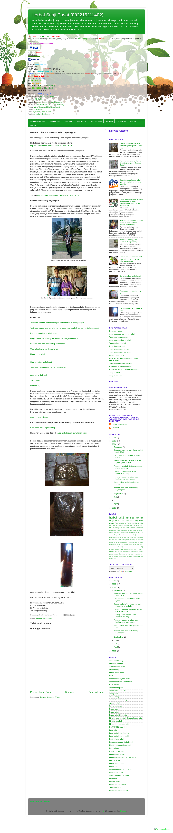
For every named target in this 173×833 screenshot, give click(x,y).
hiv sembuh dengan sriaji (119, 724)
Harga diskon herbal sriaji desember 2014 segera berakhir (54, 338)
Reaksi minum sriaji (117, 346)
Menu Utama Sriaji (37, 121)
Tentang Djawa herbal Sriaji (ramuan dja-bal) (125, 472)
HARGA (33, 125)
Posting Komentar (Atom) (50, 697)
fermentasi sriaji (114, 537)
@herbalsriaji (38, 109)
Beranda (69, 692)
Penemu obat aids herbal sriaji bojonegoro (47, 344)
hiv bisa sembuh (134, 518)
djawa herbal (138, 535)
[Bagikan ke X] (68, 615)
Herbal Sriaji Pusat (46, 96)
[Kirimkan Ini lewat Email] (64, 615)
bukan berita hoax (116, 673)
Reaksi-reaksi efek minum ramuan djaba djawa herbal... (127, 462)
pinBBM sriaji (113, 551)
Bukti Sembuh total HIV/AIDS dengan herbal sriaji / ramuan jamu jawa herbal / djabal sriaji (131, 202)
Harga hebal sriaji (37, 354)
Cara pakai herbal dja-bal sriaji (42, 428)
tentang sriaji (118, 556)
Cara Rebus (81, 121)
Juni (116, 500)
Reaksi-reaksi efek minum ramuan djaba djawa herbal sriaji (131, 146)
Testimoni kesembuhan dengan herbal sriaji (48, 367)
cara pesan (113, 694)
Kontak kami (137, 525)
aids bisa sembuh (125, 527)
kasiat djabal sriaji (130, 544)
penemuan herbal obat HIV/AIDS (132, 549)
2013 (114, 508)
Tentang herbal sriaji (117, 343)
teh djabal (113, 778)
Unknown (115, 428)
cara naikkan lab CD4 (136, 532)
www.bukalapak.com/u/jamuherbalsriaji (50, 105)
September (118, 494)
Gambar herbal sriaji (38, 375)
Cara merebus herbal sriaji (41, 362)
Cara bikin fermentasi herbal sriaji (44, 349)
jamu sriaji (121, 542)
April (116, 504)
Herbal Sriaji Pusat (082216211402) (67, 14)
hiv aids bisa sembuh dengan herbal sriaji (122, 539)
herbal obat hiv (124, 537)
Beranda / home (115, 331)
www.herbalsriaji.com (42, 114)
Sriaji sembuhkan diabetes (119, 352)
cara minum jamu (122, 532)
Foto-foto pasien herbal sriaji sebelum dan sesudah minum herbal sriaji (131, 222)
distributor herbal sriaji (126, 535)
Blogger (123, 811)
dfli (102, 811)
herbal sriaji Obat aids (136, 537)
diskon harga (113, 535)
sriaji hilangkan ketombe (132, 554)
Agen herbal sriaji (120, 523)
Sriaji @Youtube (115, 375)
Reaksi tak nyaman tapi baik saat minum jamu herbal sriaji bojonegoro (131, 259)
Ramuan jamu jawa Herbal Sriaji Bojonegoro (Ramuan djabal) (130, 163)
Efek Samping (96, 121)
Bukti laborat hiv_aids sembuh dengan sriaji (128, 241)
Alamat (133, 121)
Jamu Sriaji (35, 381)
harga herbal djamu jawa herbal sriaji (71, 433)
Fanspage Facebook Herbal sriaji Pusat (125, 369)
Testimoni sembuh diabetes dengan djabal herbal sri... (128, 467)
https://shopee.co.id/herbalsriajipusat (47, 107)
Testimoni (68, 121)
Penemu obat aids (116, 355)
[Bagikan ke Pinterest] (73, 615)
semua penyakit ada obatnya (120, 769)
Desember (118, 447)
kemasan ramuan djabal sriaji (121, 742)
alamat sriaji (134, 527)
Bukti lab (109, 121)
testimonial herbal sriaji (118, 790)
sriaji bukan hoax (117, 520)
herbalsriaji (51, 86)
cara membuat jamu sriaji (124, 530)
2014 (114, 444)
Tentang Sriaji (54, 121)
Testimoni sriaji (132, 521)
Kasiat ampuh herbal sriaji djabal (43, 333)
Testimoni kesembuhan (118, 337)
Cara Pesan (121, 121)
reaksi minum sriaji (124, 551)
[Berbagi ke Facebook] (71, 615)
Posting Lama (96, 692)
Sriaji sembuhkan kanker (119, 349)
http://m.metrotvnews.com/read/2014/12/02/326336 (51, 146)
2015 (114, 441)
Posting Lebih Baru (40, 692)
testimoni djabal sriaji (129, 556)
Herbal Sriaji (40, 99)
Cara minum (113, 525)
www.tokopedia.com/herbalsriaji (50, 102)
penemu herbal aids (44, 618)
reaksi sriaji (134, 551)
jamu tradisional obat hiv (131, 542)
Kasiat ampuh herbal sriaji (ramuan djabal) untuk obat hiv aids (130, 182)
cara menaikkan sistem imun (120, 682)
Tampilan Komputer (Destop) (120, 363)
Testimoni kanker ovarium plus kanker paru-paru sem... (126, 478)
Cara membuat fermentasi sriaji (121, 334)
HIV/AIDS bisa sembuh (125, 525)
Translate (128, 572)
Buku (141, 523)
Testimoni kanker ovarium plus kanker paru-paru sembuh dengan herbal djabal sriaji (64, 328)
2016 (114, 438)
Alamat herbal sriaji (133, 523)
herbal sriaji (116, 517)
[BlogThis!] (66, 615)
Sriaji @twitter (114, 372)
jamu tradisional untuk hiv (119, 736)
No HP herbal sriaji (116, 751)
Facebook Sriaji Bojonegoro (120, 366)
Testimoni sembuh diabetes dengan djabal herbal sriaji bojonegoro (57, 323)
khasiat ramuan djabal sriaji (133, 547)
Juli (115, 497)
